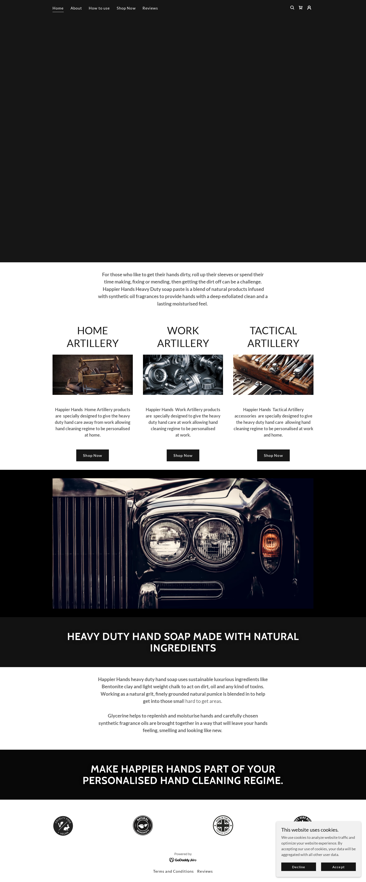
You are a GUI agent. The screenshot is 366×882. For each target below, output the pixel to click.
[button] (309, 7)
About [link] (76, 8)
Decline (298, 867)
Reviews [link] (150, 8)
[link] (301, 7)
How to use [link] (99, 8)
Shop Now (92, 455)
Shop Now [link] (126, 8)
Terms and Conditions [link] (173, 871)
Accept (338, 867)
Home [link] (58, 8)
